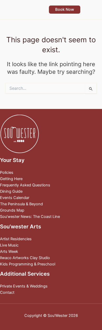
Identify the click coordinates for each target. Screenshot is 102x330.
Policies (6, 172)
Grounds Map (12, 210)
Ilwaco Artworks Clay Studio (25, 257)
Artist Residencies (16, 239)
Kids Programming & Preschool (27, 264)
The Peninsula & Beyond (21, 204)
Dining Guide (11, 191)
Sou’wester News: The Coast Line (30, 216)
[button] (65, 9)
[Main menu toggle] (91, 9)
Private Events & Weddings (24, 286)
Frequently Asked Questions (25, 185)
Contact (7, 292)
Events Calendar (14, 197)
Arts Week (9, 251)
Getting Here (11, 178)
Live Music (9, 245)
